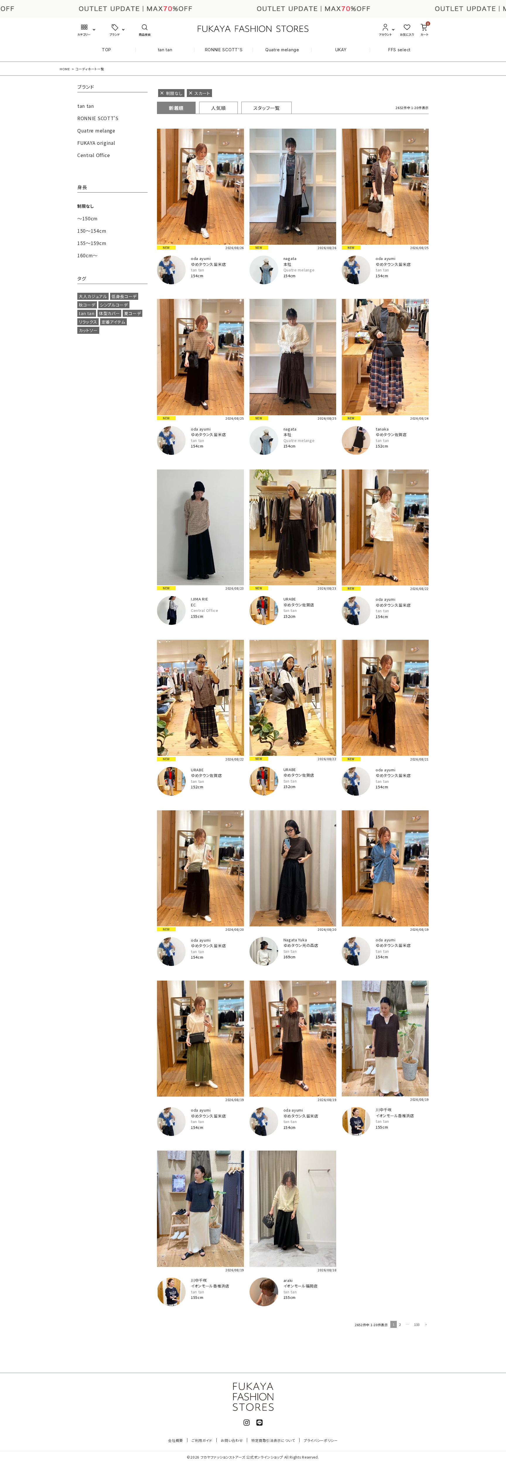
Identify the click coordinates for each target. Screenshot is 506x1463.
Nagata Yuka (295, 940)
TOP (106, 49)
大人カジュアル (93, 296)
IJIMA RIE (199, 599)
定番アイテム (113, 322)
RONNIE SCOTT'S (224, 49)
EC (193, 605)
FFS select (399, 49)
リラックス (88, 322)
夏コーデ (132, 313)
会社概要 (175, 1440)
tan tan (165, 49)
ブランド (85, 87)
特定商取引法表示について (273, 1440)
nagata (290, 258)
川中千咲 (384, 1109)
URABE (289, 599)
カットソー (88, 330)
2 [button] (400, 1324)
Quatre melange (282, 49)
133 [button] (417, 1324)
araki (288, 1280)
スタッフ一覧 (266, 107)
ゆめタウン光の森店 (300, 945)
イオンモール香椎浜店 (395, 1115)
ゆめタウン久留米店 (208, 264)
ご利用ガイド (202, 1440)
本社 (287, 264)
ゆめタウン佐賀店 (391, 434)
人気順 (218, 107)
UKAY (341, 49)
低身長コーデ (124, 296)
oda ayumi (201, 258)
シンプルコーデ (114, 305)
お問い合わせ (232, 1440)
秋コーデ (87, 305)
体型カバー (109, 313)
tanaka (382, 429)
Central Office (204, 610)
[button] (425, 1325)
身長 (82, 187)
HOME (65, 69)
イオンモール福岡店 (300, 1286)
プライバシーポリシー (321, 1440)
